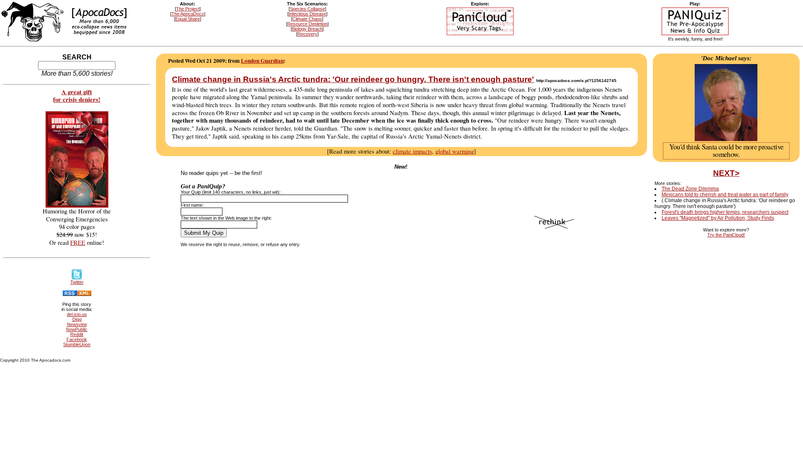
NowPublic (76, 329)
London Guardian (262, 60)
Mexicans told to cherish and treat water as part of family (725, 195)
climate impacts (412, 151)
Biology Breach (307, 28)
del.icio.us (77, 314)
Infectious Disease (307, 13)
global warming (454, 151)
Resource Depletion (307, 23)
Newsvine (77, 324)
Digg (77, 319)
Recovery (307, 33)
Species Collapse (307, 8)
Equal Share (187, 18)
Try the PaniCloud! (726, 234)
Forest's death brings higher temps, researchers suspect (725, 212)
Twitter (77, 282)
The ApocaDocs (187, 13)
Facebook (76, 339)
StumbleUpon (76, 344)
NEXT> (726, 173)
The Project (187, 8)
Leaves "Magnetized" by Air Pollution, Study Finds (718, 218)
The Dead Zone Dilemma (690, 189)
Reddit (76, 334)
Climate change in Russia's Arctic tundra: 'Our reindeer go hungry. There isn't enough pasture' (353, 79)
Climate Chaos (307, 18)
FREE (77, 243)
